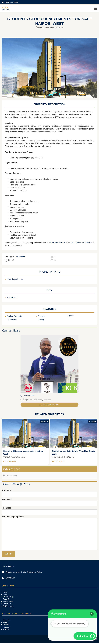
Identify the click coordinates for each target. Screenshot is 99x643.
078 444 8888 (11, 475)
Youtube (6, 629)
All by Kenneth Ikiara (49, 405)
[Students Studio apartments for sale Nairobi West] (49, 67)
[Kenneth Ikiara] (49, 364)
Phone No (6, 508)
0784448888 (75, 243)
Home (5, 592)
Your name (7, 490)
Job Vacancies (8, 601)
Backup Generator (14, 316)
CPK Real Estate (57, 243)
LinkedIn (6, 625)
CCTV (71, 316)
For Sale (19, 256)
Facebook (6, 620)
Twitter (5, 622)
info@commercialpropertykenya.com (37, 400)
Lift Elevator (12, 320)
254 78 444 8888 (11, 2)
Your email (6, 499)
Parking (41, 320)
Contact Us (7, 604)
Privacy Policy (8, 597)
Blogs (5, 594)
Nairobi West (12, 298)
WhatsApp (87, 243)
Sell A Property (8, 606)
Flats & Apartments (15, 279)
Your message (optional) (13, 517)
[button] (92, 614)
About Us (6, 599)
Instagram (6, 627)
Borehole (42, 316)
